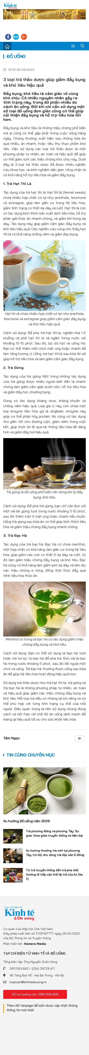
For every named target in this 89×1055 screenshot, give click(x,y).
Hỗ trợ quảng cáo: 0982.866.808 (35, 994)
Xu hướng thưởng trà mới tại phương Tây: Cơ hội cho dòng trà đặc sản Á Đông (55, 853)
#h (79, 738)
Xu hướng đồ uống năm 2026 (26, 821)
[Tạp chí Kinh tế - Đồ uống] (19, 913)
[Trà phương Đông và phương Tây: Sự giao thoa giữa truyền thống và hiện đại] (13, 836)
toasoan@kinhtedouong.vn (28, 982)
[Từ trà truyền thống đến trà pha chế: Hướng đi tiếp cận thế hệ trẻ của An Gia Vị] (13, 875)
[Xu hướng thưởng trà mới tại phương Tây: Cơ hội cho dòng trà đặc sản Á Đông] (13, 855)
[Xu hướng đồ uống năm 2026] (44, 790)
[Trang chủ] (7, 46)
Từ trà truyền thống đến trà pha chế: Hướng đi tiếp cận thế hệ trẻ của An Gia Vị (54, 874)
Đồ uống (16, 56)
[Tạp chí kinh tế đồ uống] (10, 5)
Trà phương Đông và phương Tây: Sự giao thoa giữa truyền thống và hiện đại (54, 833)
